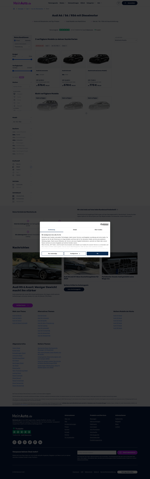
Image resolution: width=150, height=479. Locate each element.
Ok (97, 253)
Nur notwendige (52, 253)
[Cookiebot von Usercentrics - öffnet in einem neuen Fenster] (101, 224)
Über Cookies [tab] (98, 229)
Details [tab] (75, 229)
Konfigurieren (74, 253)
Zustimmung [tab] (51, 229)
